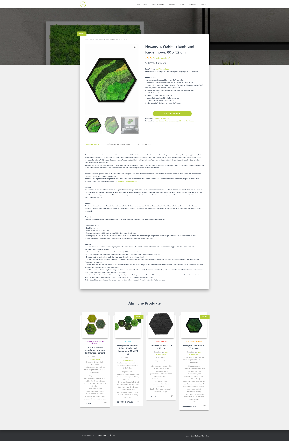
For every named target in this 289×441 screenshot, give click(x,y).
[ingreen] (82, 4)
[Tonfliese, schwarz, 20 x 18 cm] (161, 325)
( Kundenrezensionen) (161, 58)
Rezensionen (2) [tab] (144, 144)
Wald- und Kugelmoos (186, 121)
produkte (172, 4)
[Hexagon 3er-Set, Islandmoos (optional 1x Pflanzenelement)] (95, 325)
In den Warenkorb (171, 113)
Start (86, 40)
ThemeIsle (205, 436)
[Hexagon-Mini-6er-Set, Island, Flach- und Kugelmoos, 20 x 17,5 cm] (128, 325)
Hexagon (91, 40)
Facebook (110, 435)
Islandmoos (165, 118)
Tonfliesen (165, 342)
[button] (135, 47)
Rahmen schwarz (171, 121)
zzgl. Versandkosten (163, 69)
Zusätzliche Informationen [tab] (118, 144)
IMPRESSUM (102, 435)
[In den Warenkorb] (105, 403)
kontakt (204, 4)
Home (138, 4)
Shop (145, 4)
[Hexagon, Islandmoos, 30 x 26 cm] (194, 325)
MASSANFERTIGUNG (157, 4)
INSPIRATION (193, 4)
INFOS (182, 4)
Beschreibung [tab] (92, 144)
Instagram (114, 435)
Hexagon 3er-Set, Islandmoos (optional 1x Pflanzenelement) (95, 350)
